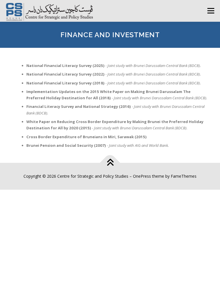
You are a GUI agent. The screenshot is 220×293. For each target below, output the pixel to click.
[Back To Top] (110, 163)
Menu (211, 10)
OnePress (142, 176)
